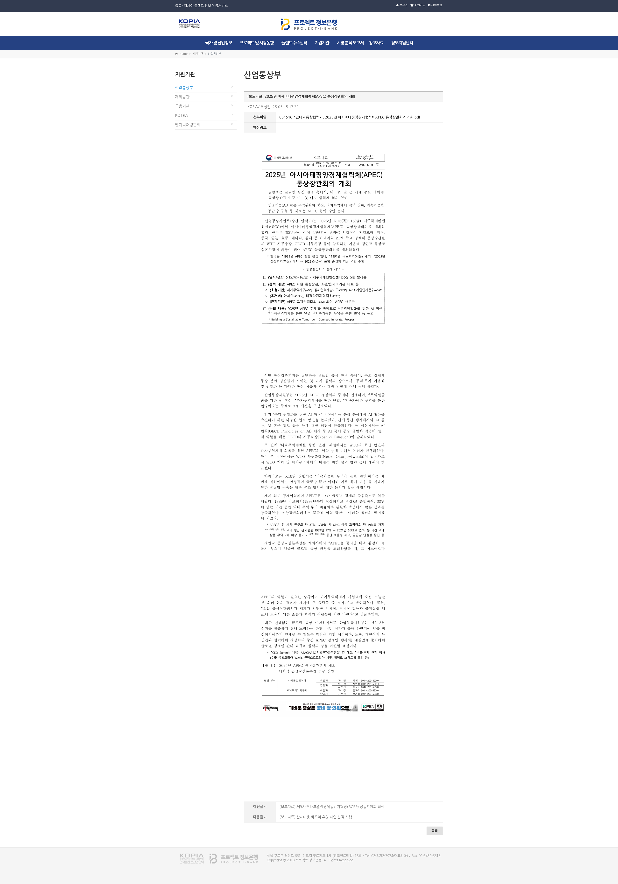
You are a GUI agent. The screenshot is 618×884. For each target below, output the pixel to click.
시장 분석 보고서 (350, 43)
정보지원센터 (402, 43)
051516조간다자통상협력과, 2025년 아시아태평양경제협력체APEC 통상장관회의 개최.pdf (349, 117)
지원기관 (322, 43)
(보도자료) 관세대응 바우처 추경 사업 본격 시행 (315, 817)
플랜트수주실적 (294, 43)
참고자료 (376, 43)
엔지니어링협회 (187, 125)
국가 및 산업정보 (218, 43)
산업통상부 (184, 88)
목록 (435, 831)
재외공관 (182, 97)
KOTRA (181, 115)
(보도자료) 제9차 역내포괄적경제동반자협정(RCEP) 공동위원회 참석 (331, 806)
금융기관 (182, 106)
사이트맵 (436, 5)
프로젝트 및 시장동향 (257, 43)
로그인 (403, 5)
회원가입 (419, 5)
